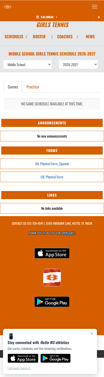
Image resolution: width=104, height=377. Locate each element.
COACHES (64, 36)
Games (13, 87)
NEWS (90, 36)
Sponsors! (68, 233)
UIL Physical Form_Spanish (52, 163)
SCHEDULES (14, 36)
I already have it (19, 368)
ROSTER (39, 36)
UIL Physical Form (52, 176)
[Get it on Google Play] (55, 358)
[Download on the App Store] (23, 358)
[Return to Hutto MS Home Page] (7, 6)
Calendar (47, 17)
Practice (33, 87)
